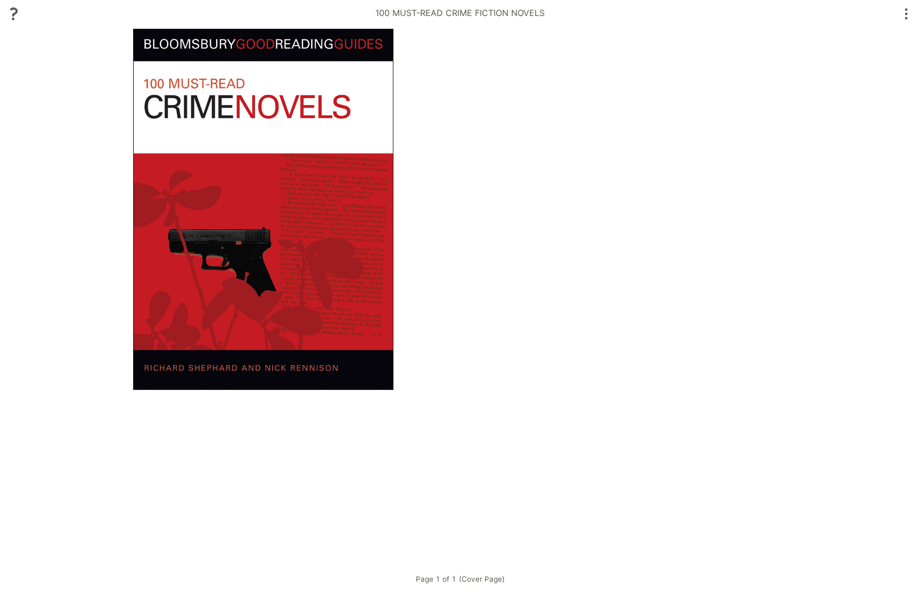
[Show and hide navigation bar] (906, 13)
